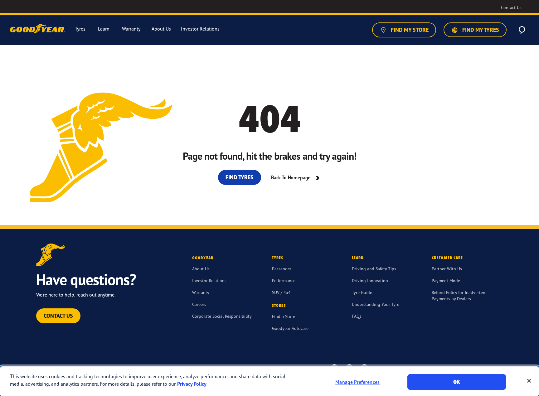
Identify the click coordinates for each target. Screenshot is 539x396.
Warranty (200, 292)
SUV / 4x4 (281, 292)
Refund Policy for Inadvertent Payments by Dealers (459, 295)
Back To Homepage (291, 177)
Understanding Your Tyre (375, 304)
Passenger (281, 268)
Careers (199, 304)
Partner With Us (447, 268)
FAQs (357, 316)
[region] (269, 381)
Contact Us (58, 315)
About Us (201, 268)
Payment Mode (446, 280)
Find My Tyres (480, 29)
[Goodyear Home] (38, 29)
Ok (456, 381)
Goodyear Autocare (290, 328)
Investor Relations (209, 280)
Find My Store (409, 29)
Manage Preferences (357, 382)
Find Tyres (240, 177)
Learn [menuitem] (103, 29)
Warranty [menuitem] (131, 29)
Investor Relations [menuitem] (200, 29)
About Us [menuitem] (161, 29)
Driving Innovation (370, 280)
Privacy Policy (191, 384)
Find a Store (283, 316)
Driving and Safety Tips (374, 268)
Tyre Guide (362, 292)
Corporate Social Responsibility (222, 316)
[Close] (529, 381)
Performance (283, 280)
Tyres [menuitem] (80, 29)
